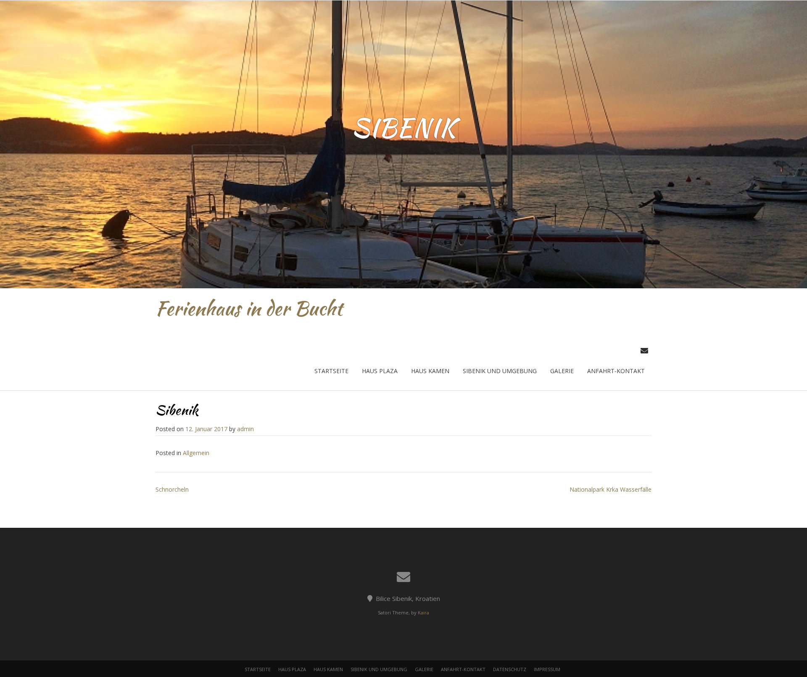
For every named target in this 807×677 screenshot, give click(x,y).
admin (245, 429)
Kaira (423, 612)
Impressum (547, 669)
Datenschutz (509, 669)
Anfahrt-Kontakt (616, 371)
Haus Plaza (380, 371)
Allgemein (196, 453)
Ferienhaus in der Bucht (249, 308)
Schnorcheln (172, 489)
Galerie (562, 371)
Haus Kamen (430, 371)
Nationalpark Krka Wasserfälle (610, 489)
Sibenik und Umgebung (500, 371)
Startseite (331, 371)
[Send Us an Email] (644, 350)
